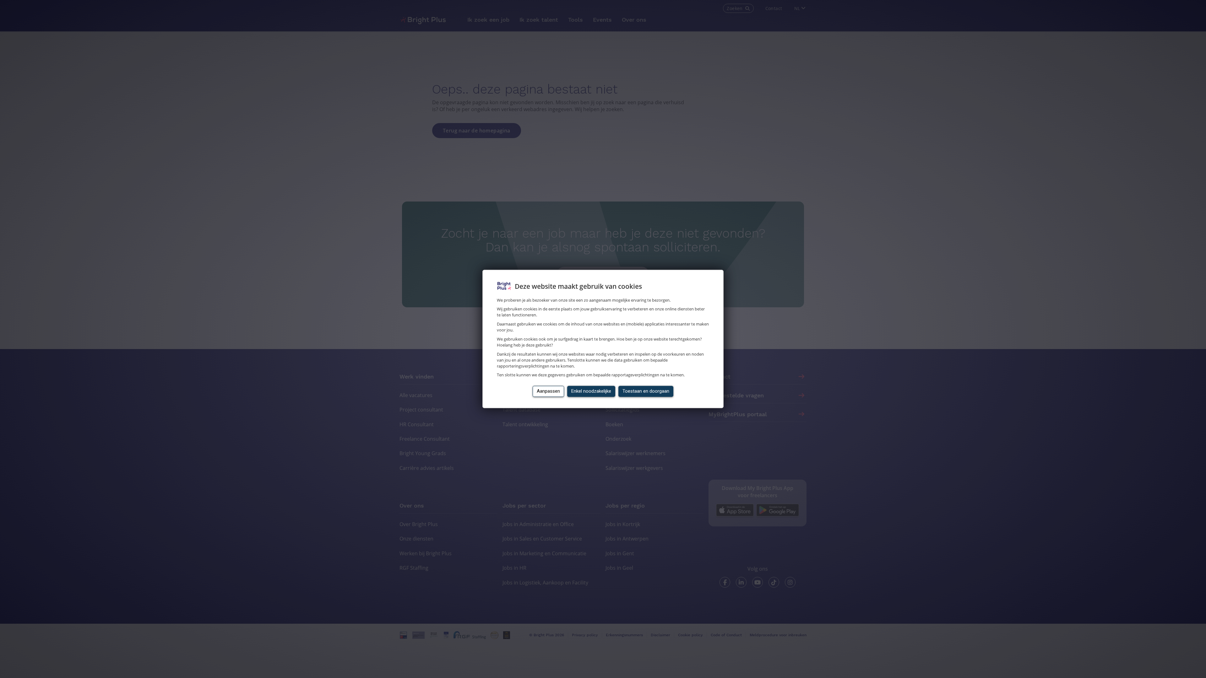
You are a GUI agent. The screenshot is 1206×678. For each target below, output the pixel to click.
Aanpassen (548, 391)
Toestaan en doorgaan (645, 391)
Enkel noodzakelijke (591, 391)
